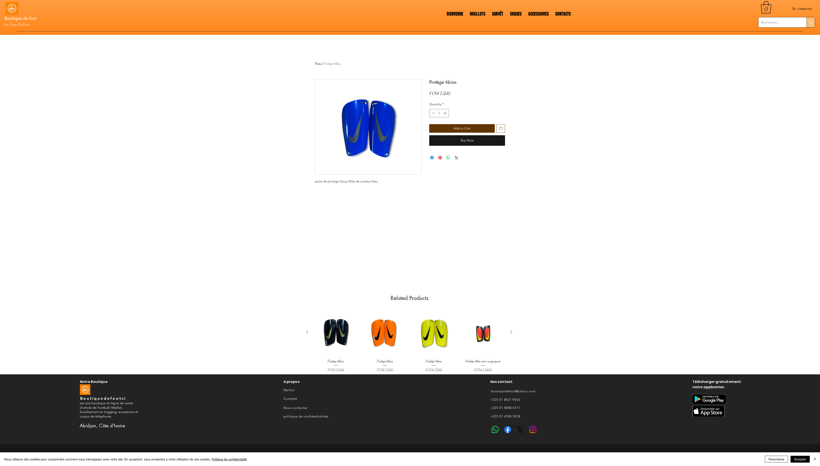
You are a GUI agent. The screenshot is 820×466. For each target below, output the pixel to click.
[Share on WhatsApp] (448, 157)
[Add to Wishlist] (500, 128)
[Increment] (445, 113)
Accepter (800, 459)
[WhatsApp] (495, 429)
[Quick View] (335, 332)
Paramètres (776, 459)
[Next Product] (511, 332)
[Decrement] (433, 113)
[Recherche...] (811, 22)
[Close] (814, 459)
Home (318, 63)
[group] (409, 341)
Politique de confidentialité (229, 459)
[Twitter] (520, 429)
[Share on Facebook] (432, 157)
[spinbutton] (439, 113)
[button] (766, 7)
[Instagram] (532, 429)
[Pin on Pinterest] (440, 157)
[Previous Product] (307, 332)
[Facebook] (507, 429)
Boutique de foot (20, 18)
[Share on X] (456, 157)
